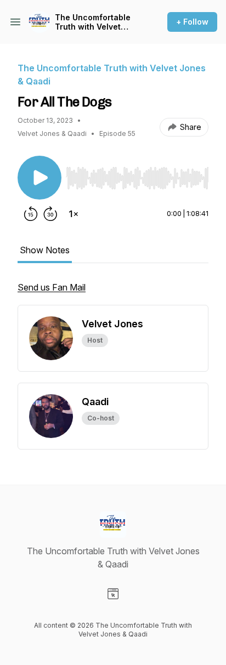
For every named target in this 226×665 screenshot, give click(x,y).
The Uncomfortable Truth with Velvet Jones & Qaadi (93, 22)
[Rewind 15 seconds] (30, 213)
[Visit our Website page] (113, 593)
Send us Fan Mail (52, 287)
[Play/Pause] (39, 178)
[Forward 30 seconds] (50, 213)
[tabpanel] (113, 293)
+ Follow (192, 21)
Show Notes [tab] (45, 250)
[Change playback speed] (73, 213)
